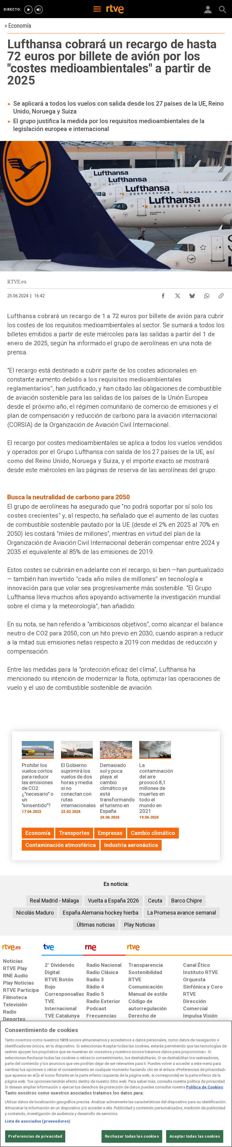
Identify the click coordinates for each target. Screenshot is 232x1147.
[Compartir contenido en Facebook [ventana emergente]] (163, 294)
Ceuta (155, 900)
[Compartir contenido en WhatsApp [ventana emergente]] (206, 294)
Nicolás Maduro (35, 912)
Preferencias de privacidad (35, 1136)
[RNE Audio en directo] (39, 10)
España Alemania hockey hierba (100, 912)
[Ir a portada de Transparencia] (178, 949)
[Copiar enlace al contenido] (221, 294)
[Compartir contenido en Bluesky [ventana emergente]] (192, 294)
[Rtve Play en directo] (28, 10)
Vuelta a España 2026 (113, 900)
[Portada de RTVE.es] (115, 9)
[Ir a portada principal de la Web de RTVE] (21, 947)
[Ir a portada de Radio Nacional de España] (104, 949)
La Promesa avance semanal (181, 912)
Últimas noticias (96, 925)
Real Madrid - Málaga (54, 900)
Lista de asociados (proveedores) (37, 1121)
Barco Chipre (186, 900)
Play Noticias (139, 925)
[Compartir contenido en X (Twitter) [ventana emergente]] (177, 294)
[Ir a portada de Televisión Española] (62, 949)
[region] (116, 1084)
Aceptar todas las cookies (194, 1136)
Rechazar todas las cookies (132, 1136)
